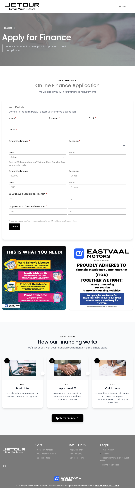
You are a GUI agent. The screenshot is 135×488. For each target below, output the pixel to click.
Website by (101, 485)
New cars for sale (45, 450)
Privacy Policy (70, 221)
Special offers (43, 458)
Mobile (13, 129)
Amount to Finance (19, 141)
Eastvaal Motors (56, 485)
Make (12, 152)
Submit (14, 226)
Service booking (77, 458)
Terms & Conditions (53, 221)
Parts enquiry (76, 453)
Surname (54, 118)
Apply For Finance (66, 418)
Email (92, 118)
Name (12, 118)
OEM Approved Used (46, 453)
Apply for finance (78, 450)
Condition (74, 141)
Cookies (105, 453)
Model (72, 152)
